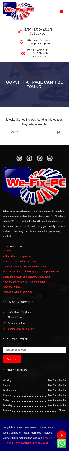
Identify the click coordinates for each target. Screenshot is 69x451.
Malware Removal (12, 286)
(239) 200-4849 (37, 29)
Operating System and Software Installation (26, 276)
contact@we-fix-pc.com (21, 328)
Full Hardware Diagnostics (17, 256)
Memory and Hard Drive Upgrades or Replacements (31, 271)
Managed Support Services (17, 291)
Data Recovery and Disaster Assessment (25, 266)
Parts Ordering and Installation (19, 261)
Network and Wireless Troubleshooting (24, 281)
